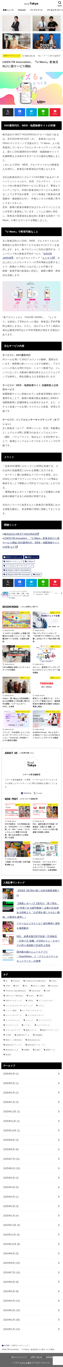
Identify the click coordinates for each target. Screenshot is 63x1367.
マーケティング (12, 1025)
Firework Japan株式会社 (16, 991)
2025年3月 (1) (11, 1196)
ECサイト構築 (39, 986)
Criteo (54, 981)
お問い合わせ (36, 1357)
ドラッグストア (45, 1020)
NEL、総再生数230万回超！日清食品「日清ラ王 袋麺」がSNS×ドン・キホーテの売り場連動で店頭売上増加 (38, 941)
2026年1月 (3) (11, 1102)
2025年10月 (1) (11, 1130)
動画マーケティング (50, 1030)
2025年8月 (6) (11, 1149)
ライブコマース (36, 10)
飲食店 (38, 575)
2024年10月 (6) (11, 1244)
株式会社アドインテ (14, 1045)
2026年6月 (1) (11, 1073)
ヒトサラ (47, 258)
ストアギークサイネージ (32, 1011)
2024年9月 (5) (11, 1253)
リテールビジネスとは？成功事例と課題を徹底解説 (38, 925)
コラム (41, 1006)
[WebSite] (26, 793)
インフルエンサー (46, 1001)
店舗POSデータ (23, 1035)
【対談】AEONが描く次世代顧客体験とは (38, 892)
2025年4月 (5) (11, 1187)
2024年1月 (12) (11, 1329)
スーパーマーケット (14, 1015)
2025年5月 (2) (11, 1177)
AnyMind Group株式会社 (35, 981)
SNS (41, 996)
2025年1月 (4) (11, 1215)
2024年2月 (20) (11, 1319)
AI (6, 981)
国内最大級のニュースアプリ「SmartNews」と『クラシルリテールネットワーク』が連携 (37, 956)
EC (26, 986)
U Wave (30, 562)
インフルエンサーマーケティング (19, 566)
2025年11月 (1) (11, 1121)
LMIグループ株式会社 (14, 996)
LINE (48, 991)
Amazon (16, 981)
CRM (8, 986)
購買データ (50, 1050)
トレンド (29, 1020)
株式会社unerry (34, 1040)
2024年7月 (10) (11, 1272)
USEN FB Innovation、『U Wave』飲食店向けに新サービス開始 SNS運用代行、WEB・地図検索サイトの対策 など (31, 542)
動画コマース (31, 1030)
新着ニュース (8, 10)
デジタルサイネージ (36, 1015)
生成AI (37, 1050)
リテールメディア (13, 1030)
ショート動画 (11, 1011)
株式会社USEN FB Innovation (18, 575)
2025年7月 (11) (11, 1159)
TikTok (30, 1001)
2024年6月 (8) (11, 1282)
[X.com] (37, 793)
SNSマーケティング (11, 56)
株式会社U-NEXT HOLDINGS (20, 534)
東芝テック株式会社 (14, 1040)
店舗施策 (38, 1035)
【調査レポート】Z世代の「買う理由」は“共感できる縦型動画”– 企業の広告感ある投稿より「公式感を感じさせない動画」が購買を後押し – (31, 910)
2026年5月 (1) (11, 1083)
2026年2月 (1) (11, 1092)
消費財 (26, 1050)
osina (31, 996)
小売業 (8, 1035)
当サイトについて (19, 1357)
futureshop (36, 991)
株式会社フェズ (12, 1050)
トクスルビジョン (13, 1020)
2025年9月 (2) (11, 1140)
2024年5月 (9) (11, 1291)
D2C (17, 986)
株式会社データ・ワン (37, 1045)
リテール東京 (25, 1363)
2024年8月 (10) (11, 1263)
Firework (22, 10)
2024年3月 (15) (11, 1310)
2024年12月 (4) (11, 1225)
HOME (7, 1345)
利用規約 (50, 1357)
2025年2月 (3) (11, 1206)
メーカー (27, 1025)
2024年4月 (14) (11, 1300)
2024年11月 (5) (11, 1234)
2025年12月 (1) (11, 1111)
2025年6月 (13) (11, 1168)
